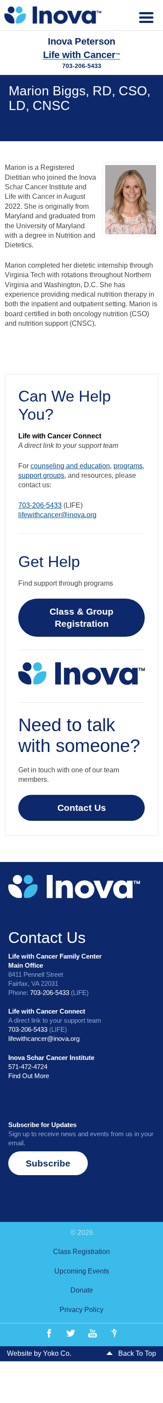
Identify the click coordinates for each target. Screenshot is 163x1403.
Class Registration (81, 1251)
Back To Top (136, 1353)
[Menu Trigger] (146, 16)
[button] (48, 1163)
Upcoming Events (81, 1271)
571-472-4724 (27, 1066)
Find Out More (28, 1075)
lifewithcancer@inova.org (57, 514)
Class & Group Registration (81, 617)
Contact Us (81, 808)
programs (128, 466)
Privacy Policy (81, 1309)
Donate (81, 1290)
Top (153, 1391)
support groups (41, 475)
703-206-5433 (81, 65)
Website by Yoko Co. (39, 1353)
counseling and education (70, 466)
